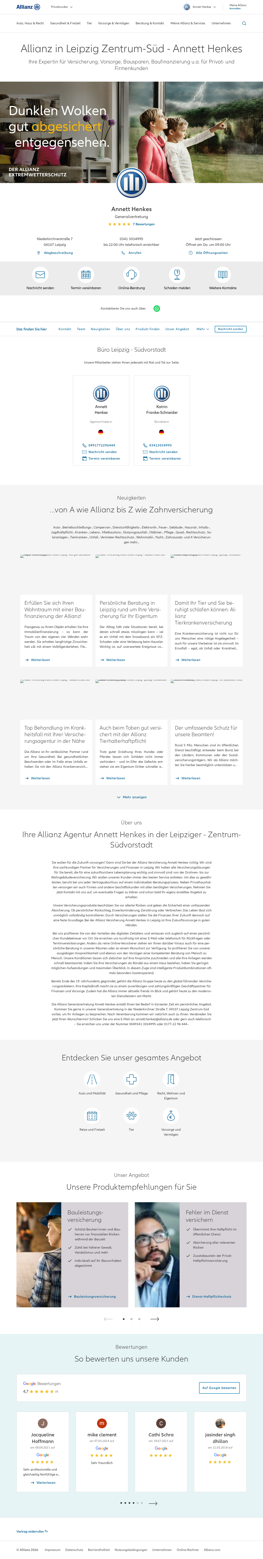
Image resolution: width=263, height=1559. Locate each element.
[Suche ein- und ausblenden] (243, 23)
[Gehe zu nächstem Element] (154, 1503)
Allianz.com (212, 1550)
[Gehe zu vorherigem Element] (109, 1503)
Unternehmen (162, 1550)
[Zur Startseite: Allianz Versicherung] (28, 7)
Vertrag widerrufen (30, 1532)
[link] (131, 278)
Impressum (52, 1550)
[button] (131, 183)
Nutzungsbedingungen (131, 1550)
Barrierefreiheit (99, 1550)
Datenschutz (74, 1550)
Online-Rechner (188, 1550)
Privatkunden (59, 7)
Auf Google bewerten (219, 1388)
